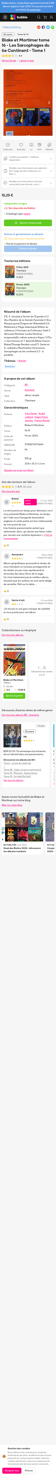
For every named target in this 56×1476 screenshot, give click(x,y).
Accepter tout (12, 1470)
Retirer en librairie (28, 248)
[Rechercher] (39, 17)
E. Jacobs (8, 686)
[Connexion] (51, 17)
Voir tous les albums (12, 634)
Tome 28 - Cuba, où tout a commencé (22, 769)
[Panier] (45, 17)
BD (26, 384)
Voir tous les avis (11, 491)
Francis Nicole (42, 420)
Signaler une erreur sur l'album (19, 470)
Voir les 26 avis (9, 60)
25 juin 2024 (47, 555)
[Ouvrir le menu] (5, 17)
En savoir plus (33, 9)
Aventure (29, 389)
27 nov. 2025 (47, 500)
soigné (27, 213)
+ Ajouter (21, 360)
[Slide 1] (26, 135)
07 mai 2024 (47, 600)
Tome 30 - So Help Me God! (17, 776)
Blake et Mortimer (12, 27)
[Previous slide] (6, 102)
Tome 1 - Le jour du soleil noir (17, 763)
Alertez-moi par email (30, 222)
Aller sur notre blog (12, 805)
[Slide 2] (29, 135)
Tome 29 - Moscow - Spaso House (20, 773)
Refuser (29, 1470)
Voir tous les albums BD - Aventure (20, 714)
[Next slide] (49, 102)
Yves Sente (31, 413)
